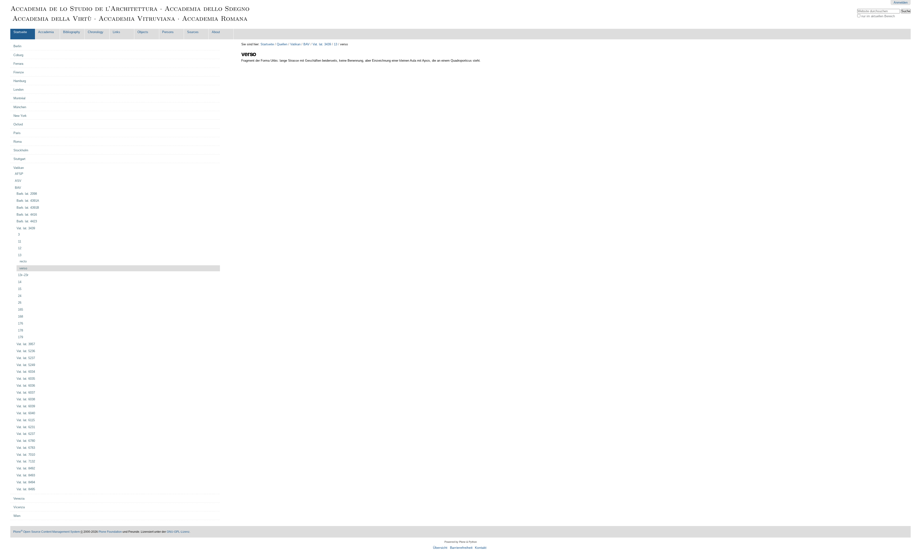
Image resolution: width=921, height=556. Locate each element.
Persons (168, 32)
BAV (306, 44)
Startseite (20, 32)
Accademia (46, 32)
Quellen (282, 44)
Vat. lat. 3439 (322, 44)
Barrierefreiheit (461, 548)
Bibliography (71, 32)
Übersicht (440, 548)
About (216, 32)
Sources (193, 32)
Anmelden (901, 2)
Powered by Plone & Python (460, 541)
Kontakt (480, 548)
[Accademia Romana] (130, 14)
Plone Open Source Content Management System (46, 531)
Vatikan (295, 44)
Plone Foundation (110, 531)
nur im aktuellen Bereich (878, 16)
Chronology (95, 32)
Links (116, 32)
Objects (142, 32)
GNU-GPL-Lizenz (178, 531)
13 (335, 44)
